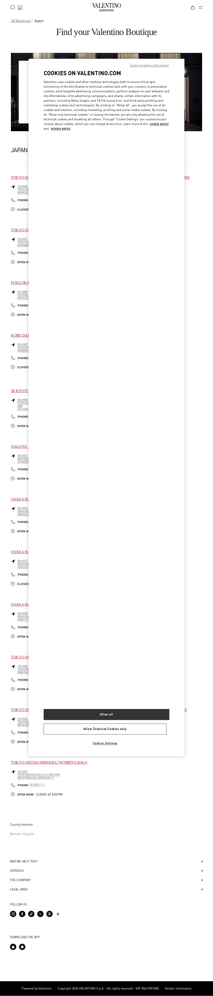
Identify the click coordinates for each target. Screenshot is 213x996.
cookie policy (159, 124)
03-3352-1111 (37, 784)
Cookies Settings (105, 743)
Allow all (106, 714)
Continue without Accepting (149, 65)
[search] (20, 7)
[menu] (200, 7)
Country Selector (21, 824)
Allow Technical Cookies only (105, 729)
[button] (106, 861)
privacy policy (60, 128)
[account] (12, 7)
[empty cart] (192, 7)
